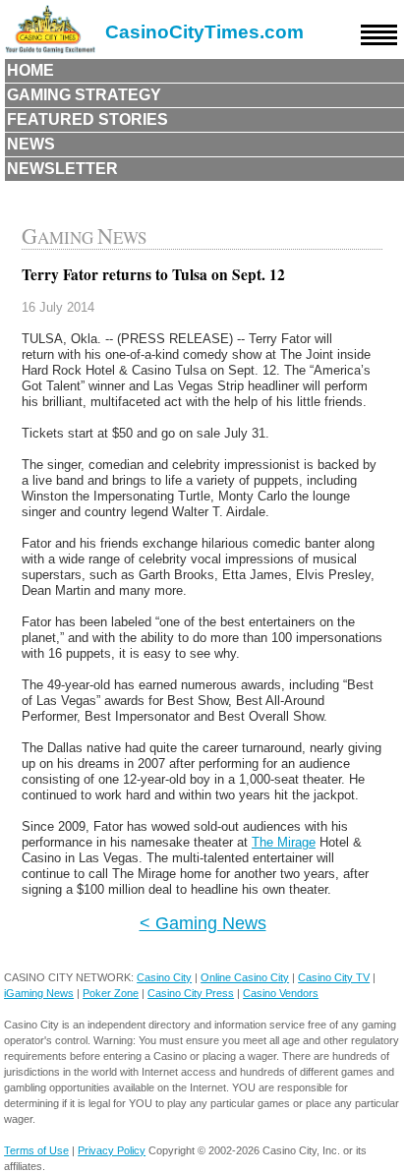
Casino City (164, 977)
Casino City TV (334, 977)
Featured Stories (87, 119)
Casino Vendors (280, 993)
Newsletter (62, 168)
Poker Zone (111, 993)
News (31, 144)
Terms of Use (36, 1150)
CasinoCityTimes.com (204, 32)
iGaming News (39, 993)
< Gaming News (203, 922)
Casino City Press (190, 993)
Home (30, 70)
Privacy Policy (111, 1150)
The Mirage (284, 842)
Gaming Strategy (84, 95)
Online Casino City (245, 977)
